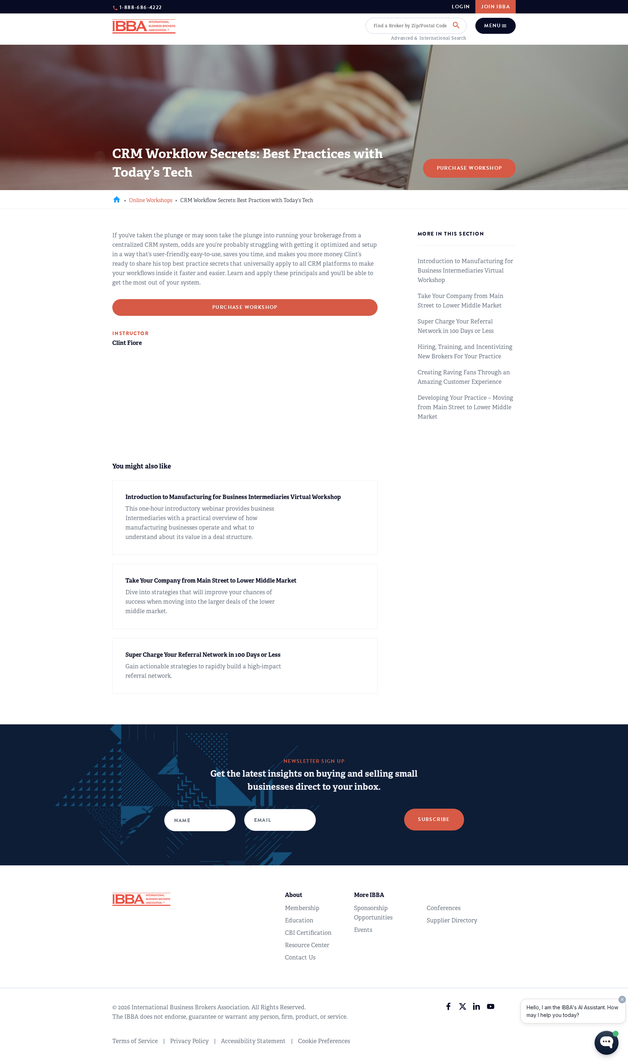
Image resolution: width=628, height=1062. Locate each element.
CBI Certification (308, 933)
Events (363, 930)
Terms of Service (135, 1041)
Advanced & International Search (429, 38)
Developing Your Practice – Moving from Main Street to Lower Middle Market (465, 407)
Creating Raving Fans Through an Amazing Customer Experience (464, 377)
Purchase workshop (469, 168)
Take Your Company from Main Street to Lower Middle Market (460, 300)
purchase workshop (245, 307)
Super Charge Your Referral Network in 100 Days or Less (456, 326)
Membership (302, 908)
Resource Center (307, 945)
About (293, 895)
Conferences (443, 908)
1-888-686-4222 (141, 7)
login (461, 7)
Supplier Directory (452, 920)
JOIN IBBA (495, 7)
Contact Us (300, 957)
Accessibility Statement (253, 1041)
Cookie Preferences (324, 1041)
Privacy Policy (189, 1041)
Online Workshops (150, 200)
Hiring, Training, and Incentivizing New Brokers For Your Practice (465, 351)
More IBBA (369, 895)
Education (299, 920)
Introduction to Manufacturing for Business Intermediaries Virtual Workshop (465, 270)
